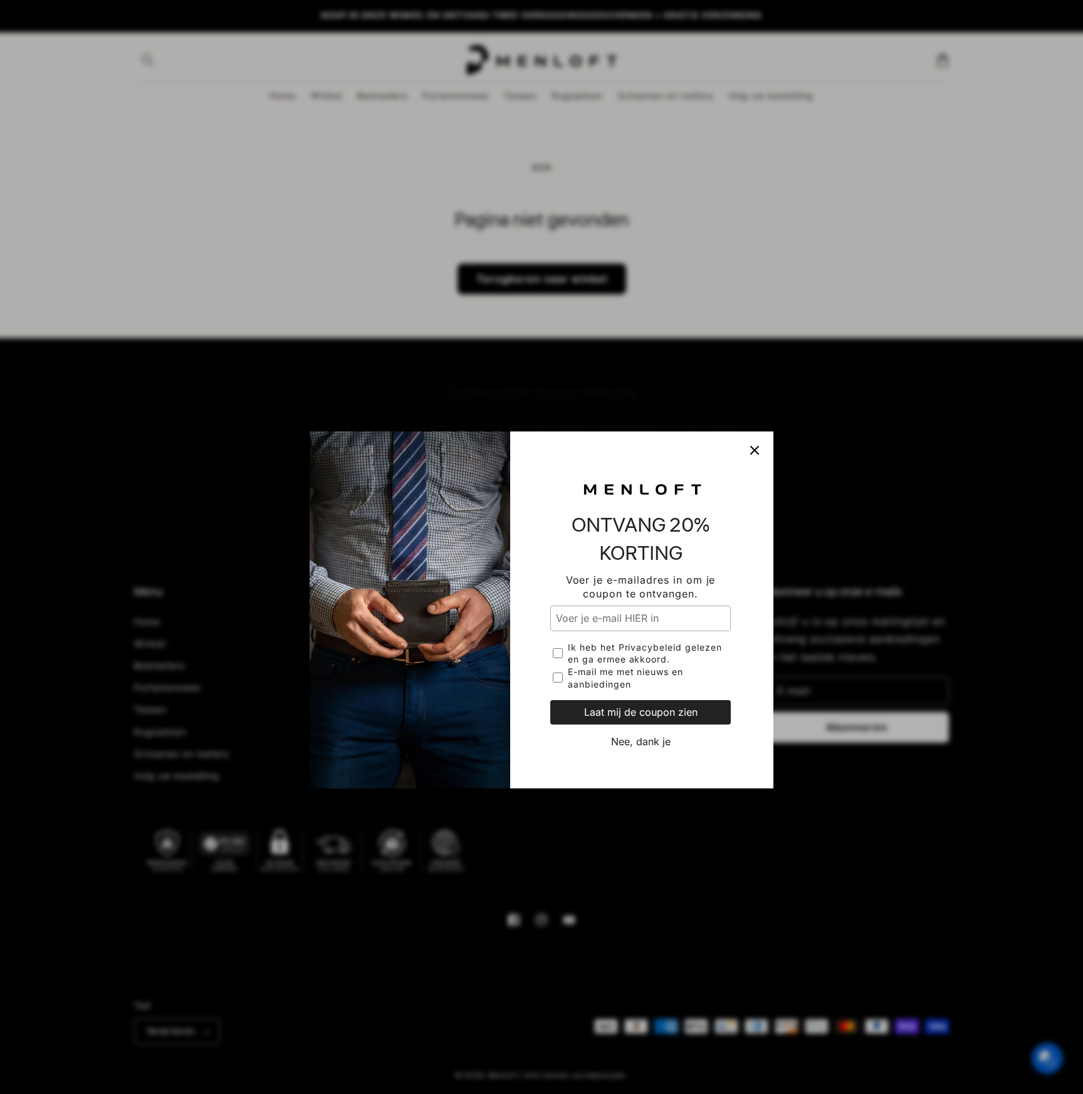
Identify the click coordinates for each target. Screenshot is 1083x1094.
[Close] (754, 387)
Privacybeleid (650, 584)
